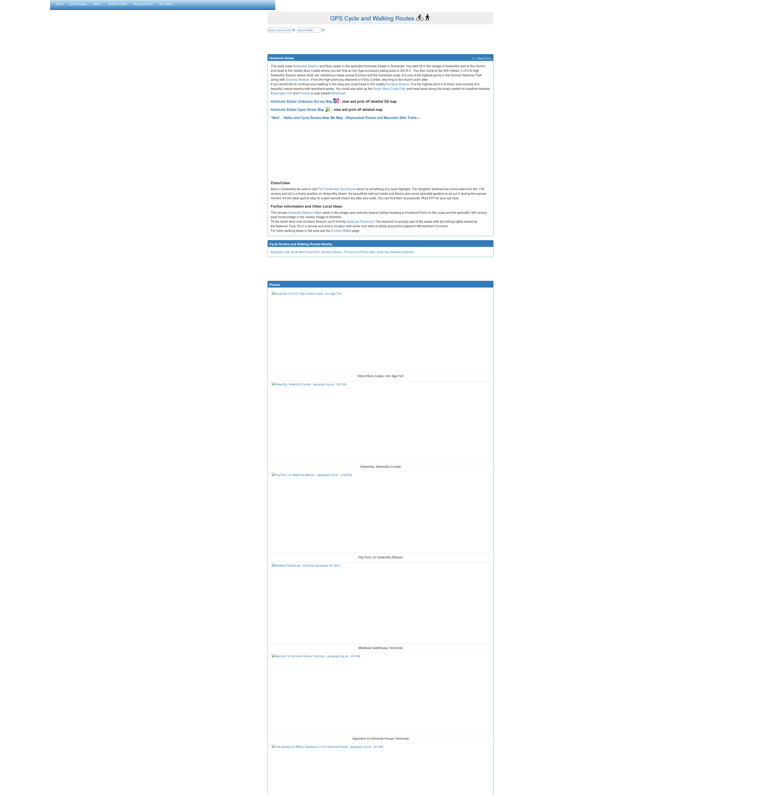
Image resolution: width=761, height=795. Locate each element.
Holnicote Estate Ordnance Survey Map (302, 101)
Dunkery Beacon (298, 79)
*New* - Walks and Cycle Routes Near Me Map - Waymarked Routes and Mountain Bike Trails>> (345, 117)
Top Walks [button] (165, 4)
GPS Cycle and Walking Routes (372, 18)
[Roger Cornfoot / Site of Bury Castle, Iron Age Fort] (380, 331)
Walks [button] (96, 4)
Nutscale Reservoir (360, 221)
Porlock (304, 93)
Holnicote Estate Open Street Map (298, 109)
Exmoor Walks (341, 230)
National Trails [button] (117, 4)
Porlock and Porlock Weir (359, 252)
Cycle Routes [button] (77, 4)
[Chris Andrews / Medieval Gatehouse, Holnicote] (380, 603)
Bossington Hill (281, 93)
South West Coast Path (389, 88)
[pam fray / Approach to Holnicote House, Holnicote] (380, 693)
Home (59, 4)
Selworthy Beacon (306, 66)
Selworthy (383, 252)
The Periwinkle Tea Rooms (337, 189)
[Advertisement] (380, 43)
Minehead (338, 93)
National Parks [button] (142, 4)
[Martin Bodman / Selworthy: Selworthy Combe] (380, 421)
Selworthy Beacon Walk (305, 212)
